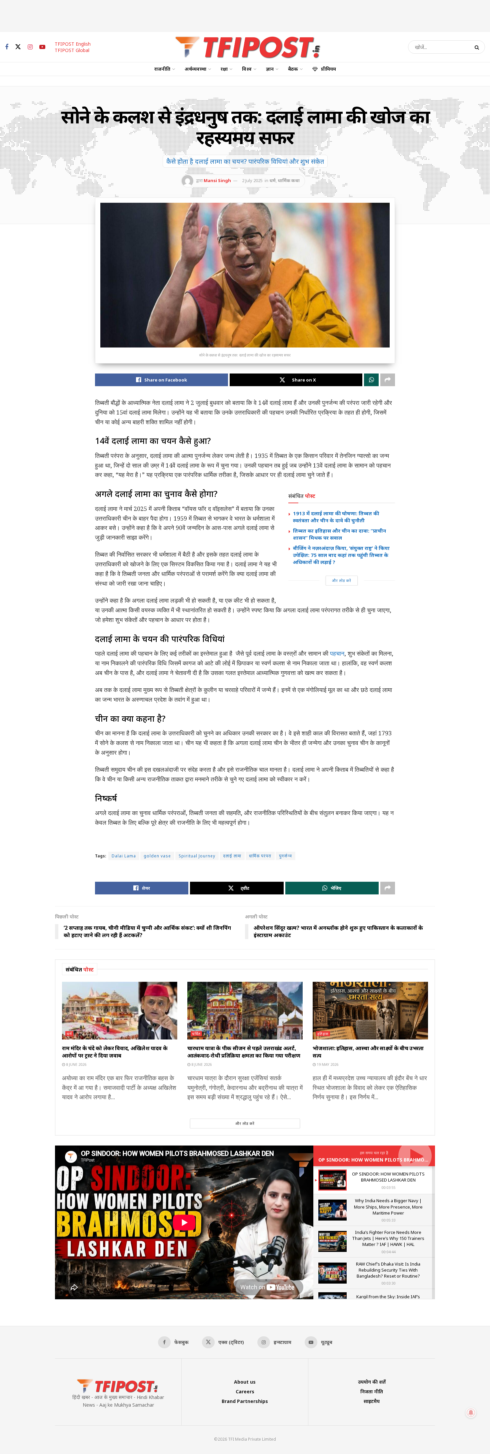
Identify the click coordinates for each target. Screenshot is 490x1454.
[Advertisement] (245, 15)
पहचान (337, 653)
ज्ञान (270, 69)
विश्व (247, 69)
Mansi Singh (217, 180)
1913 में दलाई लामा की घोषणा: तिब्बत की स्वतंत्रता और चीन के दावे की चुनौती (336, 517)
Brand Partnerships (245, 1401)
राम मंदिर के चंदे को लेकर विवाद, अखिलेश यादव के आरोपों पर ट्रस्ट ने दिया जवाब (114, 1051)
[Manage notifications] (471, 1412)
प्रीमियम (328, 69)
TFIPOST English (73, 44)
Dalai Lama (124, 856)
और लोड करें (341, 580)
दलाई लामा (232, 856)
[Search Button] (478, 47)
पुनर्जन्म (285, 856)
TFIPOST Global (72, 50)
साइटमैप (372, 1401)
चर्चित (196, 1033)
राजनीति (162, 69)
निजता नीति (371, 1391)
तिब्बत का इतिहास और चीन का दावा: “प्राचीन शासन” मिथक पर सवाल (339, 534)
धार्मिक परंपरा (260, 856)
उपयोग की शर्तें (372, 1382)
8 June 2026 (75, 1064)
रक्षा (224, 69)
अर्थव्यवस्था (195, 69)
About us (245, 1382)
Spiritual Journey (197, 856)
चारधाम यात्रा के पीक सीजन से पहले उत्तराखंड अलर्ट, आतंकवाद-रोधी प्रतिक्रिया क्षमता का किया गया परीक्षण (243, 1051)
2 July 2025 (252, 180)
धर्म (272, 180)
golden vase (157, 856)
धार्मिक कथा (289, 180)
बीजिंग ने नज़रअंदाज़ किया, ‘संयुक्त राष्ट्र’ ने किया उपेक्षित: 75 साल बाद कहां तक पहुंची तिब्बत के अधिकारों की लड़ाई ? (341, 555)
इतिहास (323, 1033)
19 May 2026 (327, 1064)
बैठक (293, 69)
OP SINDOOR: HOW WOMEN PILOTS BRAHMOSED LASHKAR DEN (392, 1160)
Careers (245, 1391)
